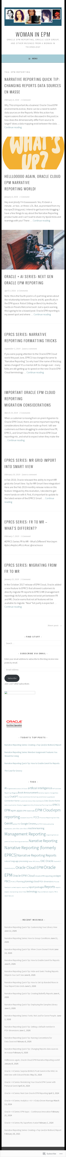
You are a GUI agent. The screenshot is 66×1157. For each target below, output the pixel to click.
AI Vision (24, 789)
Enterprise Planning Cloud (43, 805)
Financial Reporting (46, 818)
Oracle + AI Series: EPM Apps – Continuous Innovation (27, 1111)
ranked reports (16, 887)
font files (56, 818)
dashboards (40, 801)
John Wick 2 (24, 829)
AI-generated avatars (14, 789)
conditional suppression (47, 797)
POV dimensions (46, 881)
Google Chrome (28, 823)
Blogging (14, 793)
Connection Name (11, 800)
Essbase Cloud (25, 818)
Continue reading (13, 127)
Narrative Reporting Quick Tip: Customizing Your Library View (30, 927)
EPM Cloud (44, 810)
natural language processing (16, 861)
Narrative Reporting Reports (36, 855)
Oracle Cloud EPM (29, 867)
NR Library (36, 861)
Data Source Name (52, 800)
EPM (7, 810)
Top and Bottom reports (46, 892)
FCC (31, 818)
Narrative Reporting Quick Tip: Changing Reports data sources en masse (32, 85)
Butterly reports (43, 793)
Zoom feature (9, 896)
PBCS (7, 881)
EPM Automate (29, 810)
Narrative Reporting (43, 840)
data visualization (10, 805)
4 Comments (22, 291)
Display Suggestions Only (25, 805)
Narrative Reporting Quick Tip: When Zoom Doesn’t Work (29, 949)
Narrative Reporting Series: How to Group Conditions (27, 938)
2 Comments (24, 413)
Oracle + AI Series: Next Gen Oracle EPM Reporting (26, 1093)
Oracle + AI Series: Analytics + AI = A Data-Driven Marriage (28, 1100)
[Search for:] (33, 643)
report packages (36, 887)
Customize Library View (28, 801)
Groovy (44, 824)
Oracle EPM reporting (44, 876)
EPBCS (56, 804)
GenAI (8, 823)
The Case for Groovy (13, 770)
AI (5, 788)
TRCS (56, 892)
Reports (49, 887)
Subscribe (12, 678)
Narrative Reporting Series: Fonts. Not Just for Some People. (30, 1015)
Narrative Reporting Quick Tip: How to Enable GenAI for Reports (31, 763)
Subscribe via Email (33, 653)
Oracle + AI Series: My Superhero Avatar (21, 1122)
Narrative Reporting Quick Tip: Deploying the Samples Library (30, 1004)
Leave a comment (29, 349)
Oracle (49, 861)
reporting (25, 887)
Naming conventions (21, 842)
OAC (42, 861)
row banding (14, 892)
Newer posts (53, 626)
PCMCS (13, 882)
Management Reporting (25, 834)
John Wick (16, 829)
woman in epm (33, 34)
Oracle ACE (57, 861)
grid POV (39, 824)
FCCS (36, 817)
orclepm (57, 875)
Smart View (22, 892)
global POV (16, 824)
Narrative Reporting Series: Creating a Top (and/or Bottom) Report (32, 744)
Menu (34, 58)
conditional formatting (30, 797)
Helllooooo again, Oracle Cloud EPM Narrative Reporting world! (32, 1060)
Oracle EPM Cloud (24, 875)
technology (32, 891)
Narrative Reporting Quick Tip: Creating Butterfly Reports (28, 993)
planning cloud (31, 881)
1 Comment (26, 100)
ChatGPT (14, 796)
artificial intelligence (40, 788)
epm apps (16, 810)
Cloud (21, 797)
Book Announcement (28, 792)
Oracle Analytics (9, 868)
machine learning (36, 828)
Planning (20, 881)
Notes (30, 861)
